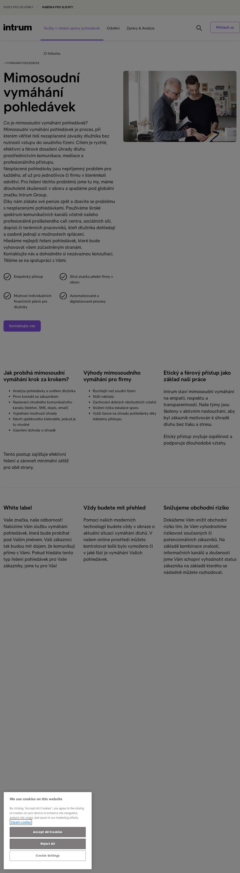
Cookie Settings (48, 855)
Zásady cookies (21, 822)
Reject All (48, 843)
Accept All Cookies (47, 832)
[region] (48, 830)
